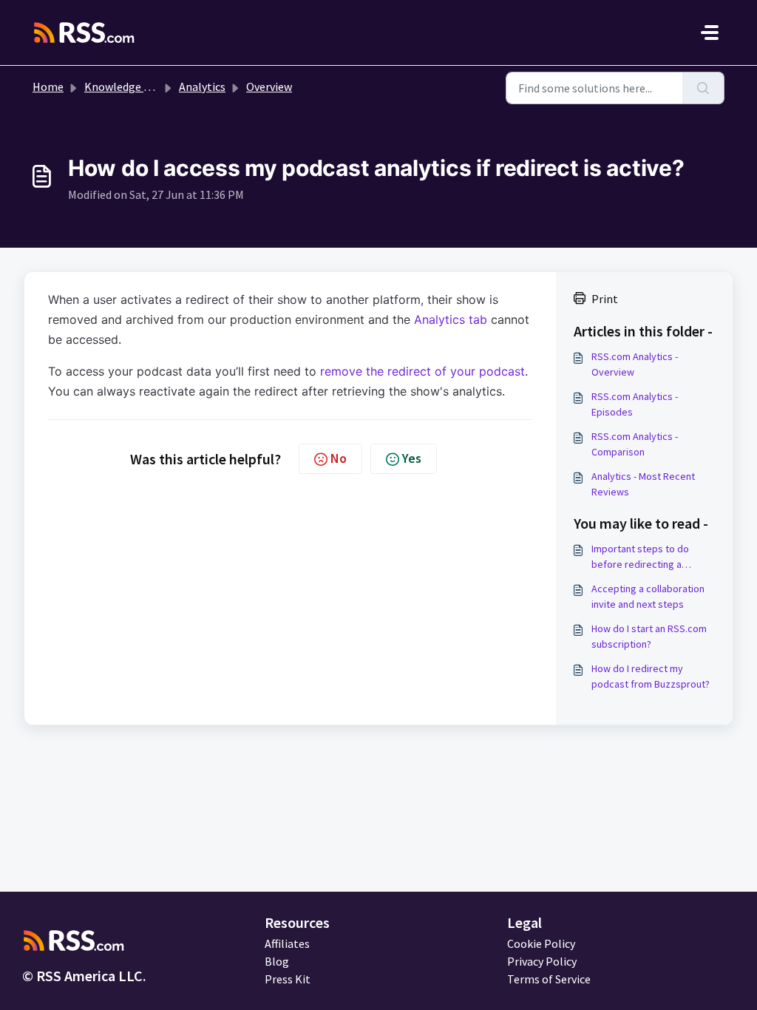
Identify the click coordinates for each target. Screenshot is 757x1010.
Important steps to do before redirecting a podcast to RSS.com (640, 557)
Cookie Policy (541, 943)
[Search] (703, 88)
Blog (277, 961)
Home (48, 86)
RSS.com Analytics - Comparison (634, 444)
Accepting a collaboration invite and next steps (648, 596)
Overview (269, 86)
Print (604, 298)
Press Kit (287, 979)
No (338, 458)
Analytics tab (450, 319)
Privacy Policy (542, 961)
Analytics (202, 86)
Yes (411, 458)
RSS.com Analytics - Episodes (634, 404)
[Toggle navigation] (709, 32)
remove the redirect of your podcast (422, 371)
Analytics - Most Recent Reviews (643, 484)
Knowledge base (125, 86)
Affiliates (287, 943)
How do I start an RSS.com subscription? (649, 636)
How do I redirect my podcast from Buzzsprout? (650, 676)
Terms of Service (549, 979)
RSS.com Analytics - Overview (634, 364)
